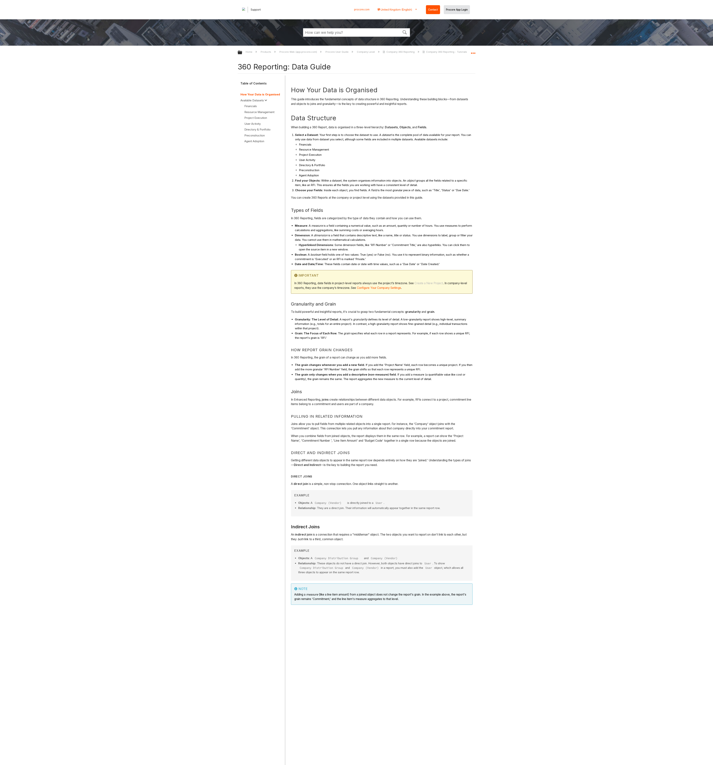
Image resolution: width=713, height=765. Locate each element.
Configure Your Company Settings (379, 288)
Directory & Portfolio (257, 129)
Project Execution (255, 118)
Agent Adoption (254, 141)
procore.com (361, 9)
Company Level (366, 51)
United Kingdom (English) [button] (396, 9)
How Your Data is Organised (260, 94)
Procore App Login (457, 9)
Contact (433, 9)
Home (249, 51)
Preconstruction (254, 135)
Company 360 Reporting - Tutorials (446, 51)
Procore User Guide (337, 51)
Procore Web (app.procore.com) (298, 51)
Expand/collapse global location (473, 51)
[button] (405, 32)
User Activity (252, 123)
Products (266, 51)
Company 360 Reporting (400, 51)
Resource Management (259, 112)
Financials (250, 106)
